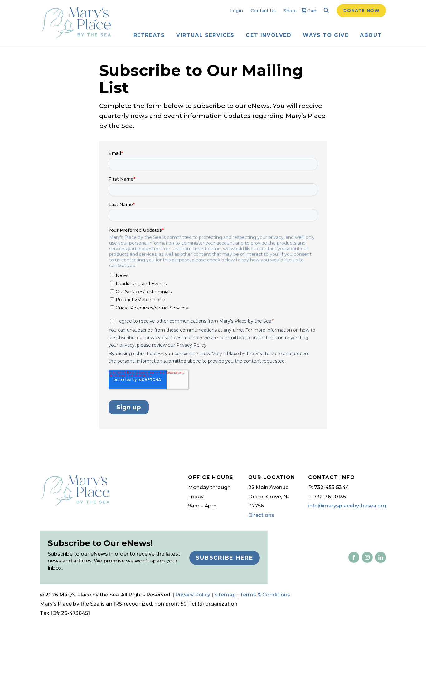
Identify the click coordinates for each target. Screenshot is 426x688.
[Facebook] (353, 557)
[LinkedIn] (366, 557)
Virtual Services (205, 35)
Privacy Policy (192, 595)
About (371, 35)
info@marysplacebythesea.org (347, 506)
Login (236, 10)
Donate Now (361, 10)
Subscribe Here (225, 557)
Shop (289, 10)
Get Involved (268, 35)
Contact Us (263, 10)
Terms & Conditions (265, 595)
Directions (261, 515)
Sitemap (225, 595)
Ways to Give (325, 35)
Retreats (149, 35)
